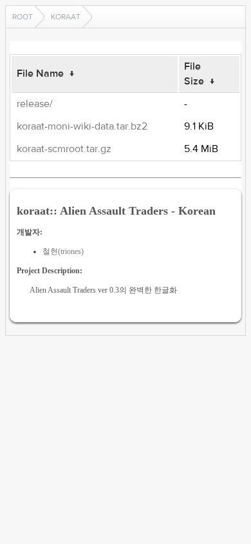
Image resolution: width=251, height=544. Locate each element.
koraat (65, 17)
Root (22, 17)
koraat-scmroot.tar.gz (64, 148)
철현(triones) (63, 251)
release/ (35, 103)
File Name (40, 73)
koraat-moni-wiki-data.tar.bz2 (82, 126)
